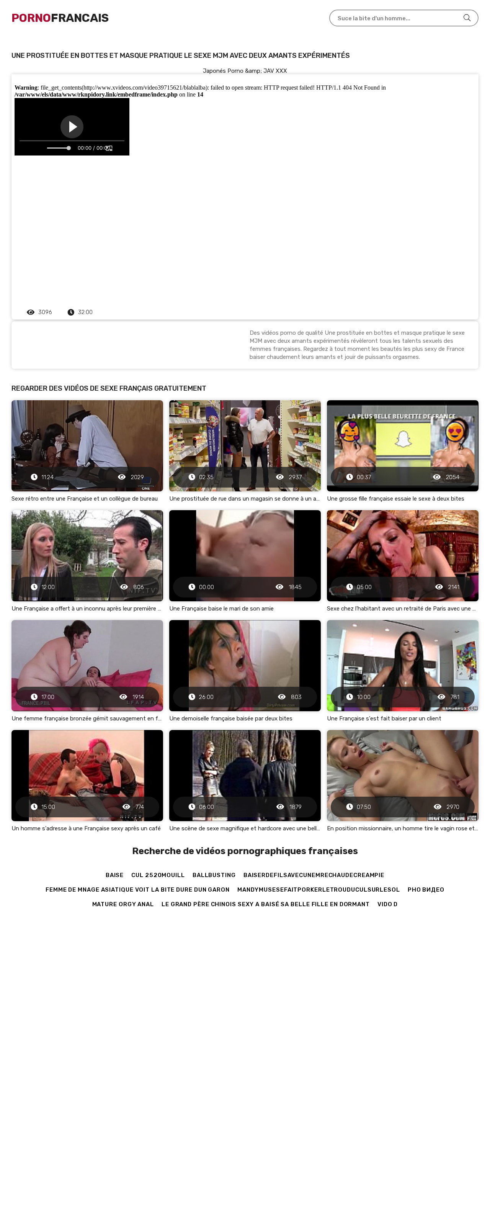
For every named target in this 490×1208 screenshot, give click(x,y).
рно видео (426, 889)
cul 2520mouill (158, 875)
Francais (60, 18)
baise (115, 875)
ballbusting (214, 875)
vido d (387, 904)
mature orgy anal (123, 904)
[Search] (467, 18)
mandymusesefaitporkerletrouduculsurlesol (318, 889)
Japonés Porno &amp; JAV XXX (245, 70)
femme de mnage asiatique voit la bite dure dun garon (138, 889)
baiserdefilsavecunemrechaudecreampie (313, 875)
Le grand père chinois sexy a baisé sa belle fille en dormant (266, 904)
